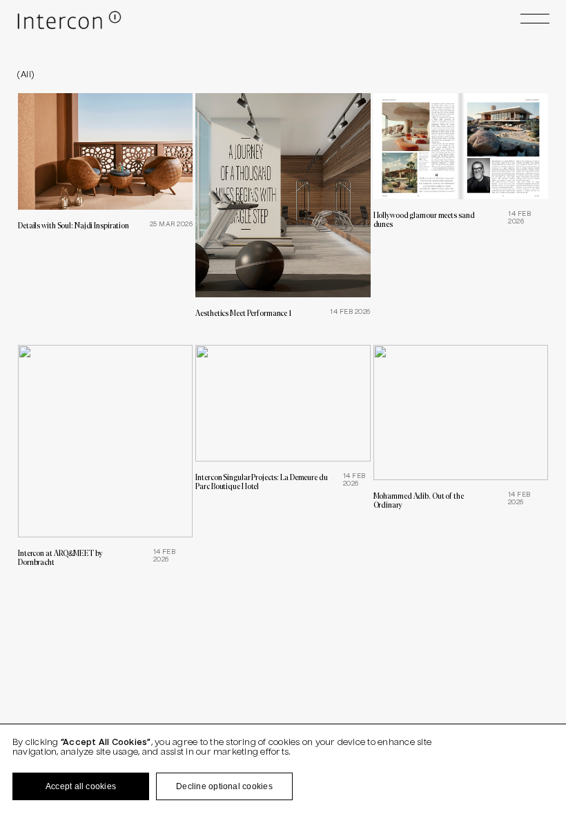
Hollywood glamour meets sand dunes (424, 219)
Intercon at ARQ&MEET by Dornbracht (60, 557)
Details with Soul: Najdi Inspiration (73, 225)
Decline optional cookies (224, 786)
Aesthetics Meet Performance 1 (243, 312)
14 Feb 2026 (350, 312)
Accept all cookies (81, 786)
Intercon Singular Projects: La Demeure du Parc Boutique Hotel (261, 481)
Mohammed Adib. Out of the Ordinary (418, 500)
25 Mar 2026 (171, 224)
